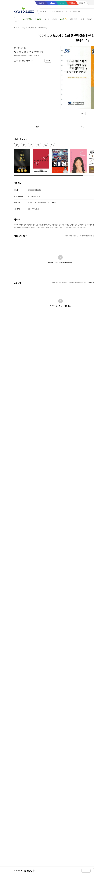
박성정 (16, 52)
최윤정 (26, 52)
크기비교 (82, 113)
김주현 (36, 52)
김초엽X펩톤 (27, 19)
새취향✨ (63, 19)
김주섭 (31, 52)
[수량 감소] (83, 870)
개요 (45, 145)
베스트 (47, 19)
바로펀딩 (73, 19)
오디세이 (38, 19)
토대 (24, 145)
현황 (38, 145)
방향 (16, 145)
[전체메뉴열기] (16, 19)
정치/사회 (31, 28)
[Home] (15, 28)
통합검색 (43, 11)
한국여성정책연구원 (20, 55)
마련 (31, 145)
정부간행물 (41, 28)
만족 (52, 145)
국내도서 (20, 28)
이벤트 (54, 19)
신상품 (81, 19)
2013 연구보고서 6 (20, 48)
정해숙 (21, 52)
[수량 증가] (88, 870)
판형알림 (53, 203)
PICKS (89, 19)
